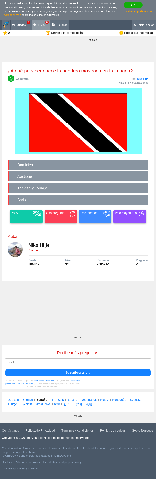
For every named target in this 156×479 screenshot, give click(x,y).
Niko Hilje (142, 78)
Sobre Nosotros (142, 430)
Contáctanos (10, 430)
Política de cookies (24, 384)
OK (133, 4)
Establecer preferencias (138, 11)
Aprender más (12, 14)
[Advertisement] (78, 310)
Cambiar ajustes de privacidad (20, 468)
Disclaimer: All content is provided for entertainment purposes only (41, 462)
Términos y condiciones (45, 381)
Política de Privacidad (40, 430)
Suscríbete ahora (78, 372)
